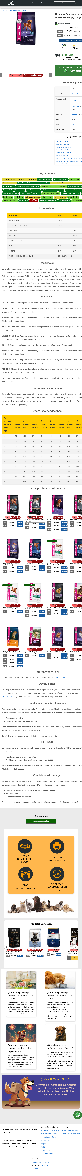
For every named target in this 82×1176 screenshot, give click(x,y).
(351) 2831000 (45, 1166)
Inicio (28, 3)
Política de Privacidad (70, 1131)
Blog (42, 3)
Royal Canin (45, 1150)
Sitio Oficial (60, 678)
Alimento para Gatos (48, 1137)
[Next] (75, 947)
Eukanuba (75, 124)
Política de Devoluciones (71, 1134)
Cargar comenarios (41, 821)
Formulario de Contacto (40, 1162)
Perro (74, 100)
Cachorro (75, 106)
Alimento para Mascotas (50, 1131)
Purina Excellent (47, 1154)
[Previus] (6, 947)
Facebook (35, 1169)
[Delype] (11, 4)
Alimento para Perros (49, 1134)
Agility (43, 1147)
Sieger (43, 1144)
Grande (74, 114)
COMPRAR (20, 522)
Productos (35, 3)
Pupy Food (45, 1140)
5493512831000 (8, 697)
